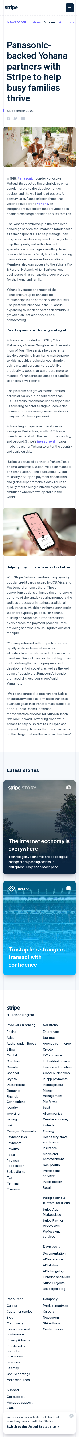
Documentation (54, 1253)
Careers (49, 1311)
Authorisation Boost (21, 1043)
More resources (18, 1380)
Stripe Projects (54, 1283)
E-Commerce (52, 1055)
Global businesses (56, 1073)
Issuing (12, 1119)
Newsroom (16, 21)
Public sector (52, 1181)
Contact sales (53, 1329)
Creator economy (56, 1119)
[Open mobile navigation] (70, 7)
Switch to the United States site (31, 1426)
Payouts (13, 1149)
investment (46, 441)
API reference (53, 1259)
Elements (14, 1090)
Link (10, 1125)
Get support (16, 1396)
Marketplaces (53, 1085)
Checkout (14, 1061)
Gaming (48, 1131)
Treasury (13, 1189)
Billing (11, 1049)
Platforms (50, 1101)
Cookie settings (18, 1374)
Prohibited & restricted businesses (16, 1351)
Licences (13, 1362)
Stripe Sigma (16, 1171)
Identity (12, 1107)
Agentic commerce (57, 1043)
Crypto (12, 1079)
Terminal (13, 1183)
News (36, 22)
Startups (49, 1037)
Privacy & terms (18, 1340)
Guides (12, 1305)
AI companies (53, 1113)
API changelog (53, 1271)
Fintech (48, 1125)
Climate (12, 1067)
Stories (50, 22)
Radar (11, 1155)
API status (50, 1265)
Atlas (10, 1037)
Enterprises (51, 1031)
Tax (9, 1177)
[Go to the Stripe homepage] (11, 1008)
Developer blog (54, 1289)
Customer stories (19, 1311)
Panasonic (25, 178)
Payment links (17, 1137)
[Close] (71, 1417)
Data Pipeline (16, 1085)
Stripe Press (52, 1323)
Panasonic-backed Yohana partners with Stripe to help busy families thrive (37, 71)
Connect (13, 1073)
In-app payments (55, 1079)
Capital (12, 1055)
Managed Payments (21, 1131)
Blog (10, 1317)
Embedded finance (57, 1061)
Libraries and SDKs (56, 1277)
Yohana (42, 203)
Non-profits (51, 1165)
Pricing (11, 1031)
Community (15, 1323)
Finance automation (57, 1067)
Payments (14, 1143)
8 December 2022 (20, 111)
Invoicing (13, 1113)
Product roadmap (55, 1305)
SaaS (46, 1107)
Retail (47, 1187)
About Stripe (69, 22)
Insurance (50, 1148)
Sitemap (13, 1368)
